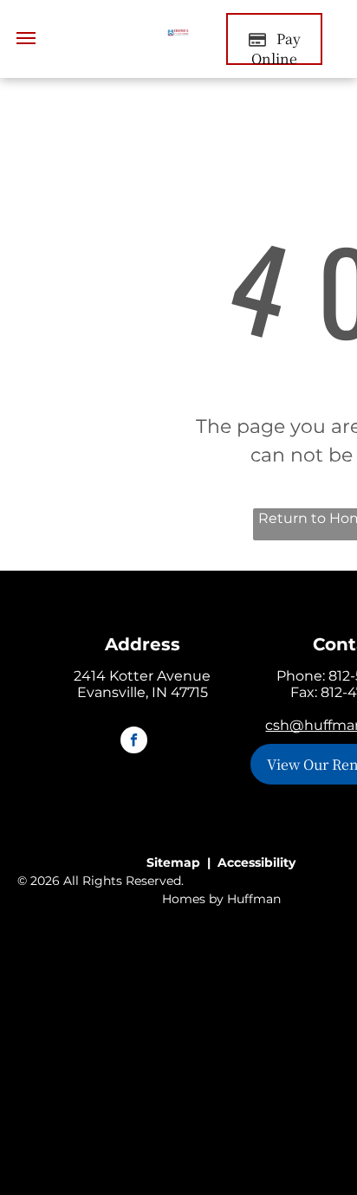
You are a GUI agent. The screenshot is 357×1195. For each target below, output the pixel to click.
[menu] (26, 38)
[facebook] (133, 742)
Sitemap (173, 862)
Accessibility (256, 862)
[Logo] (178, 38)
